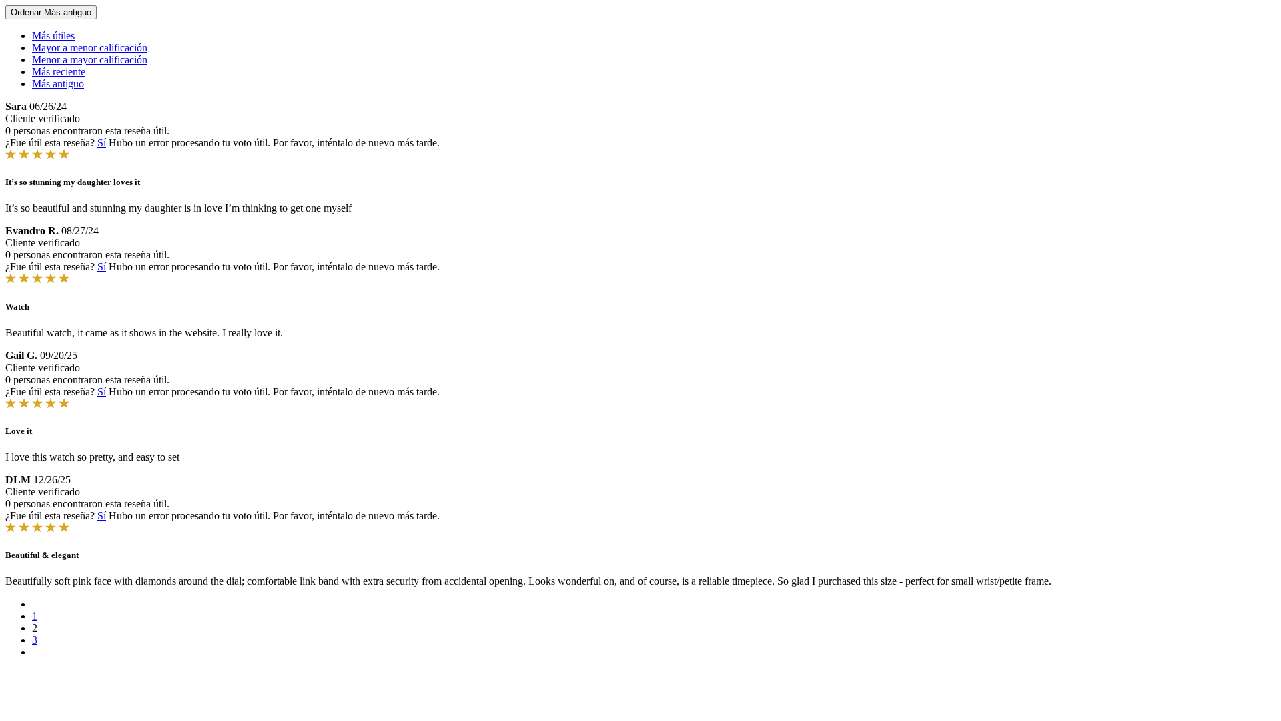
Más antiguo (58, 83)
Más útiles (53, 35)
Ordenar (51, 12)
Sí (101, 142)
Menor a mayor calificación (89, 59)
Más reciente (58, 71)
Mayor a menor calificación (89, 47)
